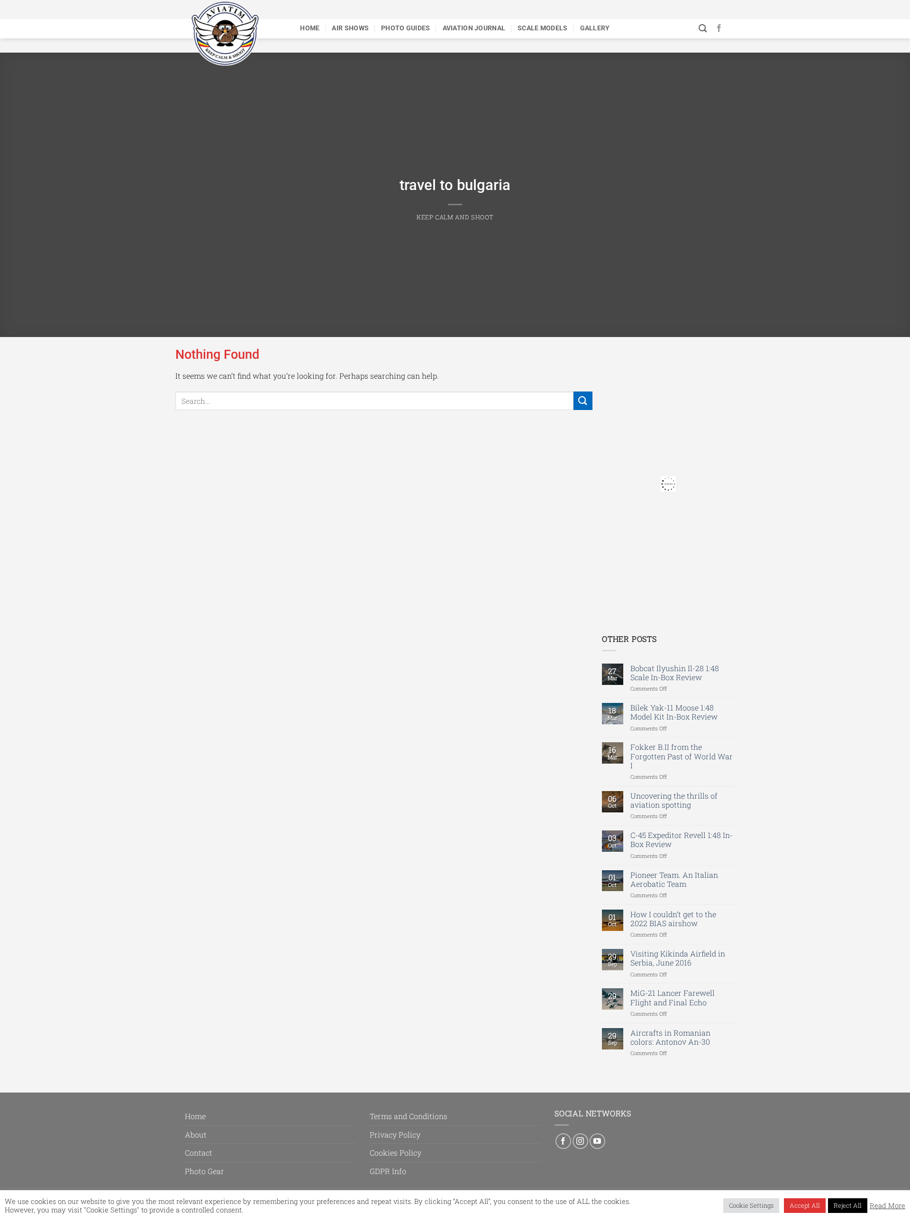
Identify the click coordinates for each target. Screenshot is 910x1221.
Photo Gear (204, 1171)
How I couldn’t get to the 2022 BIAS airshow (673, 919)
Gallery (595, 28)
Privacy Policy (395, 1134)
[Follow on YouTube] (597, 1141)
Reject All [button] (848, 1205)
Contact (198, 1152)
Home (309, 28)
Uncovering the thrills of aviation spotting (674, 800)
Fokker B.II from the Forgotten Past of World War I (681, 756)
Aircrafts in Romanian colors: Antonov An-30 (670, 1037)
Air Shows (350, 28)
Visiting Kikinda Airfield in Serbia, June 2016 (677, 958)
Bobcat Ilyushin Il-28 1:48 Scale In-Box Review (674, 673)
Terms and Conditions (408, 1116)
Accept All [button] (805, 1205)
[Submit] (582, 401)
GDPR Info (388, 1171)
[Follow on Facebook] (719, 28)
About (196, 1134)
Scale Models (542, 28)
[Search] (703, 28)
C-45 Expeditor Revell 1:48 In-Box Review (681, 839)
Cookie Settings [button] (751, 1205)
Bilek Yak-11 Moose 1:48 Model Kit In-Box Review (674, 712)
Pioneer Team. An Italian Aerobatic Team (674, 879)
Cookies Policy (395, 1152)
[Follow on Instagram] (580, 1141)
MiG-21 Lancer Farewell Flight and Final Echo (672, 997)
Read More (887, 1206)
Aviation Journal (474, 28)
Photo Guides (405, 28)
